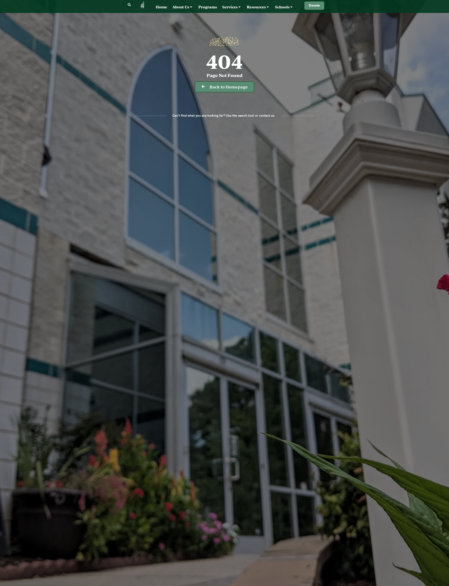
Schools (282, 6)
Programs (207, 6)
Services (230, 6)
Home (161, 6)
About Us (181, 6)
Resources (257, 6)
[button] (129, 5)
